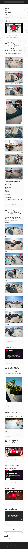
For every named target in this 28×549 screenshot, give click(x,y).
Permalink (8, 38)
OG (9, 37)
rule (15, 37)
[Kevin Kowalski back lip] (14, 91)
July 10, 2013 (14, 524)
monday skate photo (10, 406)
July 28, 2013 (14, 204)
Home (7, 8)
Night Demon (10, 489)
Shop (6, 17)
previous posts (23, 529)
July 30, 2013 (16, 35)
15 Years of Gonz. (14, 466)
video (12, 484)
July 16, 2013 (14, 482)
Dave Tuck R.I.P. (12, 413)
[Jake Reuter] (14, 146)
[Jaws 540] (14, 111)
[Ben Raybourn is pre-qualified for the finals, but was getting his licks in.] (14, 62)
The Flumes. (12, 509)
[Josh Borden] (14, 132)
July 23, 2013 (16, 362)
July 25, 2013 (14, 339)
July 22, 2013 (14, 405)
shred (17, 37)
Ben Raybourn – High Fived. (14, 442)
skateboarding (16, 341)
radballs (8, 204)
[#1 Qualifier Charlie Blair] (14, 173)
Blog (7, 10)
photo (13, 341)
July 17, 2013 (14, 459)
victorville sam (9, 35)
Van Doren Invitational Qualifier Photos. (13, 46)
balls (19, 434)
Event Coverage (9, 205)
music (8, 37)
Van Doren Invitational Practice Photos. (14, 212)
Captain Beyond (12, 348)
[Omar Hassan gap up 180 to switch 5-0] (14, 77)
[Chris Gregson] (14, 159)
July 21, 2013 (14, 434)
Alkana (8, 21)
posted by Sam (12, 37)
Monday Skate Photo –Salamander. (13, 369)
